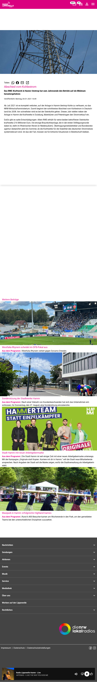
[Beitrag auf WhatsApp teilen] (12, 82)
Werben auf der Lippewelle (14, 603)
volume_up (76, 674)
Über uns (6, 595)
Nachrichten (7, 545)
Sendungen (7, 552)
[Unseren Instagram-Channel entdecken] (94, 647)
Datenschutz (19, 648)
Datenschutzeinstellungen (38, 648)
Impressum (6, 648)
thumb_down (82, 673)
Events (5, 566)
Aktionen (6, 559)
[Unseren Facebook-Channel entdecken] (90, 647)
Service (5, 581)
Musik (5, 574)
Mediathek (7, 588)
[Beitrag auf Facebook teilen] (17, 82)
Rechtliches (7, 610)
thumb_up (91, 673)
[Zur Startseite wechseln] (8, 4)
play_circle (87, 674)
